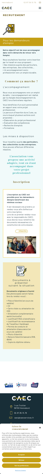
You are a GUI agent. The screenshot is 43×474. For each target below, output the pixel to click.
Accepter (21, 455)
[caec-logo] (7, 8)
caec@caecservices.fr (24, 418)
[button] (40, 428)
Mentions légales (20, 470)
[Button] (40, 2)
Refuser (21, 460)
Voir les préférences (21, 465)
